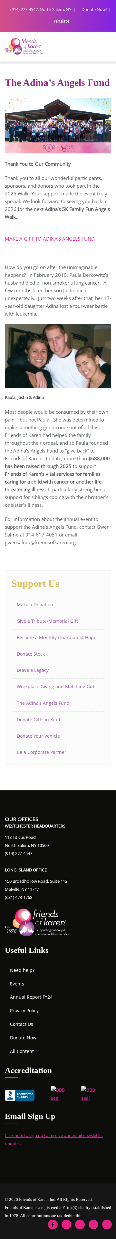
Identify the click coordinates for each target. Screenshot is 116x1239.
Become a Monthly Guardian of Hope (56, 637)
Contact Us (21, 1024)
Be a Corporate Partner (41, 752)
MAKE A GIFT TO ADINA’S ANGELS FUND (50, 238)
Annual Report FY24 (31, 997)
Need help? (22, 970)
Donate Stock (31, 654)
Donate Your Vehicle (38, 736)
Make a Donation (35, 604)
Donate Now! (94, 9)
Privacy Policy (24, 1010)
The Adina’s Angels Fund (43, 703)
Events (17, 984)
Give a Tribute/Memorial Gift (47, 621)
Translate (60, 21)
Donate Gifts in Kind (38, 719)
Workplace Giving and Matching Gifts (57, 686)
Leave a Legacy (33, 670)
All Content (22, 1051)
